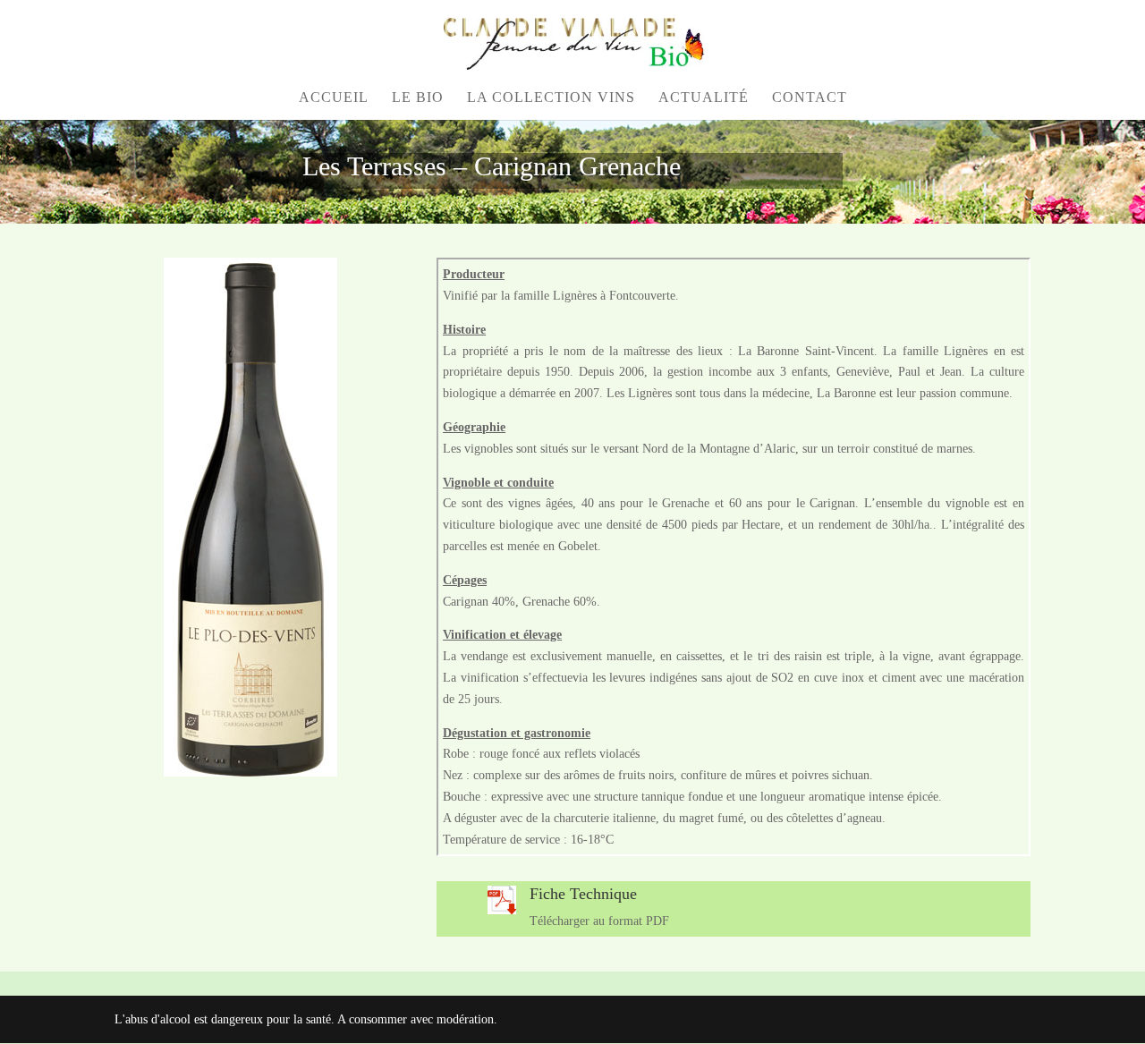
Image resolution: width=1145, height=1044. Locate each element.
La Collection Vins (551, 98)
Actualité (703, 98)
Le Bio (418, 98)
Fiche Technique (583, 894)
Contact (809, 98)
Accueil (334, 98)
